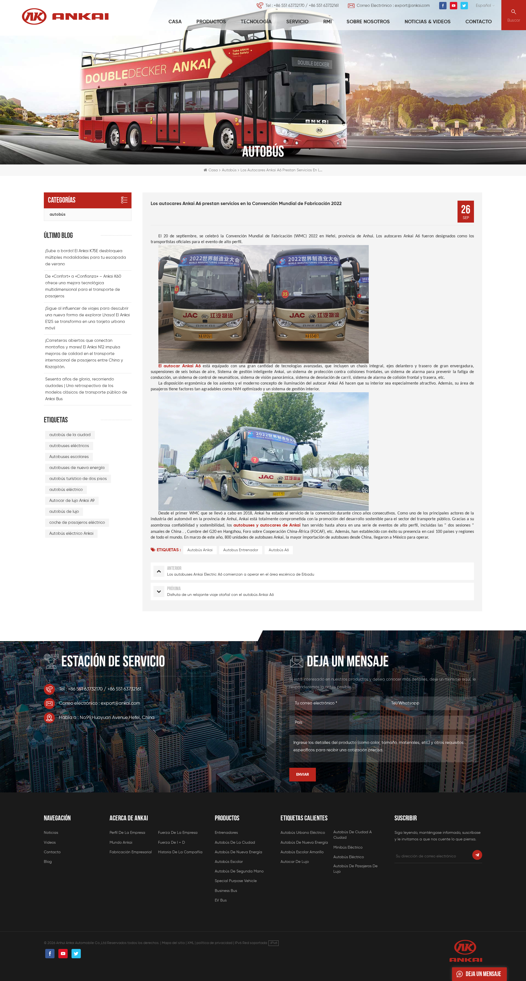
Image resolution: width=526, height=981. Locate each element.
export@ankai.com (412, 6)
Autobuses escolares (69, 457)
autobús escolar (229, 862)
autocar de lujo (295, 862)
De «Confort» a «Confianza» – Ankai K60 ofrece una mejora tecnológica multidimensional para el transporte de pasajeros (83, 286)
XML (190, 943)
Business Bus (226, 891)
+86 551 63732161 (324, 6)
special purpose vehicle (236, 881)
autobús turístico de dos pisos (78, 479)
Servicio (297, 21)
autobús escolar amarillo (302, 852)
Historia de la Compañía (180, 852)
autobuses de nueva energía (77, 468)
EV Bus (221, 900)
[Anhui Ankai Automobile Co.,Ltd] (65, 16)
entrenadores (226, 833)
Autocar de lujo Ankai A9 (72, 501)
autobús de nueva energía (238, 852)
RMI (327, 21)
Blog (48, 862)
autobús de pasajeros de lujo (355, 869)
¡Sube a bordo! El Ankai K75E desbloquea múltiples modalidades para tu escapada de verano (85, 257)
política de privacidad (214, 943)
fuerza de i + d (171, 842)
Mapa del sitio (173, 943)
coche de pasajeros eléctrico (77, 523)
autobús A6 (279, 550)
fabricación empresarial (131, 852)
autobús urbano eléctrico (303, 833)
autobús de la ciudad (70, 435)
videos (50, 842)
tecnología (256, 21)
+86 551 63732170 (289, 6)
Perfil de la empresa (127, 833)
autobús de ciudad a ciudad (352, 835)
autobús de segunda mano (239, 871)
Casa (175, 21)
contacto (478, 21)
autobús (57, 214)
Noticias (51, 833)
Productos (211, 21)
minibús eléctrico (347, 847)
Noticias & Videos (428, 21)
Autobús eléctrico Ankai (71, 533)
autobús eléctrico (66, 490)
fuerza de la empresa (178, 833)
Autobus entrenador (240, 550)
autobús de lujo (64, 512)
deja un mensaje (483, 974)
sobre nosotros (368, 21)
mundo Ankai (121, 842)
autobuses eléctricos (69, 446)
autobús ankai (200, 550)
